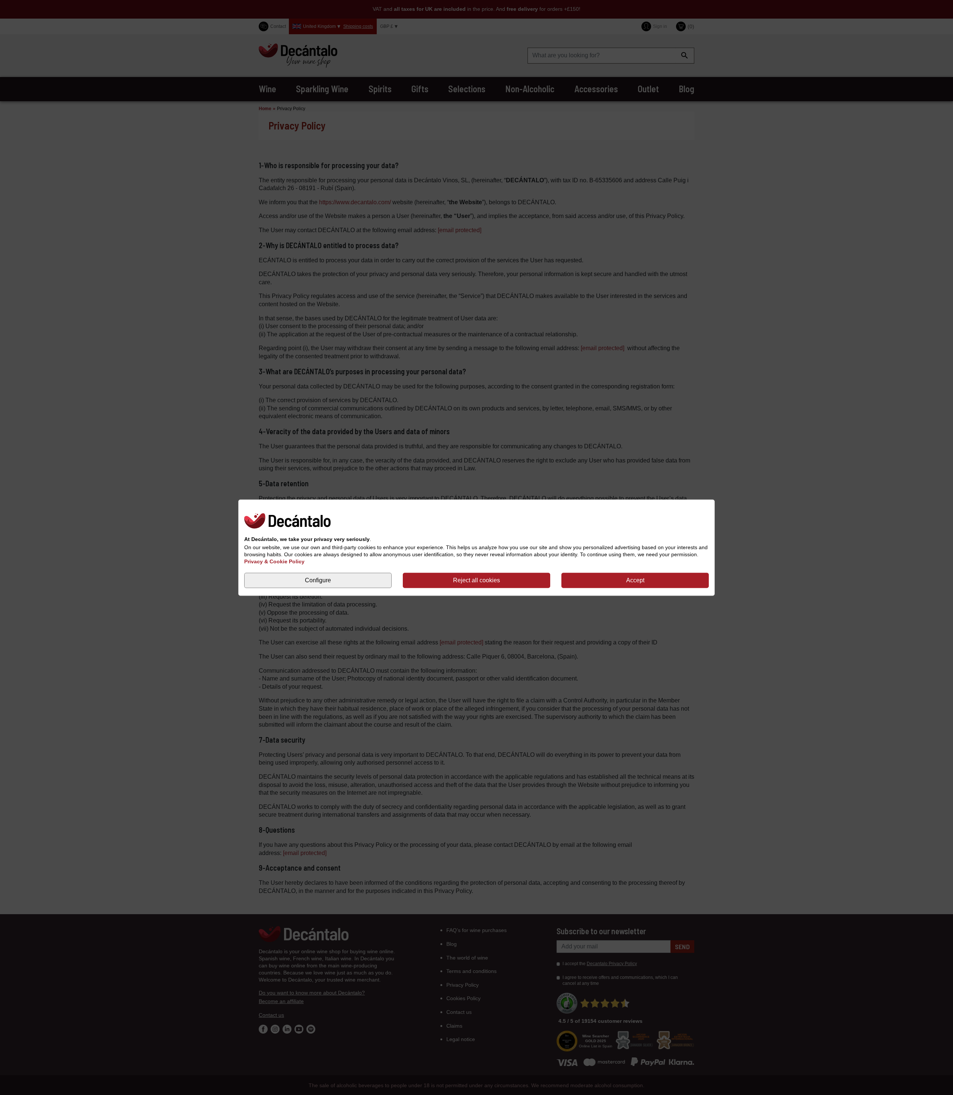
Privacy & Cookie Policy (274, 562)
